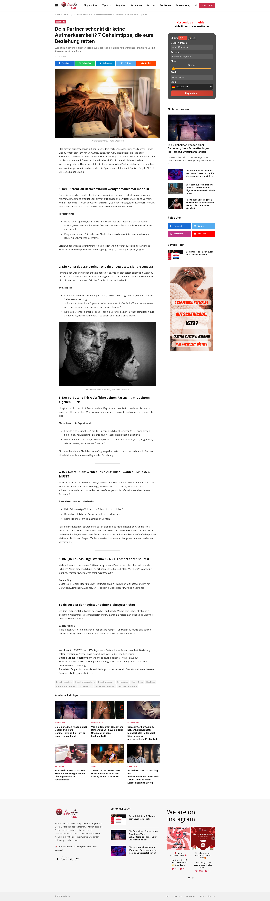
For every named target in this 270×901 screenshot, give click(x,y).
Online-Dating (85, 686)
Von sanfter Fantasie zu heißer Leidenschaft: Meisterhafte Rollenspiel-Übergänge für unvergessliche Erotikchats (142, 733)
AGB (202, 896)
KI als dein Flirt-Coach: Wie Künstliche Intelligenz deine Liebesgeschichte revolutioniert (70, 775)
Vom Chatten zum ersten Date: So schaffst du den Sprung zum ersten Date (105, 773)
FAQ (167, 896)
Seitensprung (183, 5)
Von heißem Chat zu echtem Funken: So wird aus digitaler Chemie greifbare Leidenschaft (107, 731)
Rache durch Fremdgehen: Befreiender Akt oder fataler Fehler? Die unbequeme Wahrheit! (200, 204)
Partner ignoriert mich (105, 686)
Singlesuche (207, 5)
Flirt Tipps (150, 682)
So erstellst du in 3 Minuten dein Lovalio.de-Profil (199, 253)
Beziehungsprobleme (85, 682)
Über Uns (211, 896)
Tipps (105, 5)
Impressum (177, 896)
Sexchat (151, 5)
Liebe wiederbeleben (65, 686)
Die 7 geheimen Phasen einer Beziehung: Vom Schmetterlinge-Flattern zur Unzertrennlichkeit (71, 731)
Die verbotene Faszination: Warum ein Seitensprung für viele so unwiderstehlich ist (200, 173)
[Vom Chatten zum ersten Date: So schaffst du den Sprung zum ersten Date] (107, 753)
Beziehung (136, 5)
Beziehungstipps (105, 682)
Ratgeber (121, 5)
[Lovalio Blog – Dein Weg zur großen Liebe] (69, 5)
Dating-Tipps (137, 682)
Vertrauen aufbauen (127, 686)
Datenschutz (191, 896)
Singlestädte (90, 5)
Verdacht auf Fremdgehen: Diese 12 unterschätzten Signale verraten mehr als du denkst (200, 189)
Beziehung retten (64, 682)
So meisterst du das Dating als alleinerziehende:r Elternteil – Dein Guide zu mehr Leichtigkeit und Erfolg (142, 776)
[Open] (178, 838)
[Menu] (56, 5)
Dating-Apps (122, 682)
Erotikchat (165, 5)
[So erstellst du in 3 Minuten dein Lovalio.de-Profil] (175, 255)
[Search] (196, 5)
